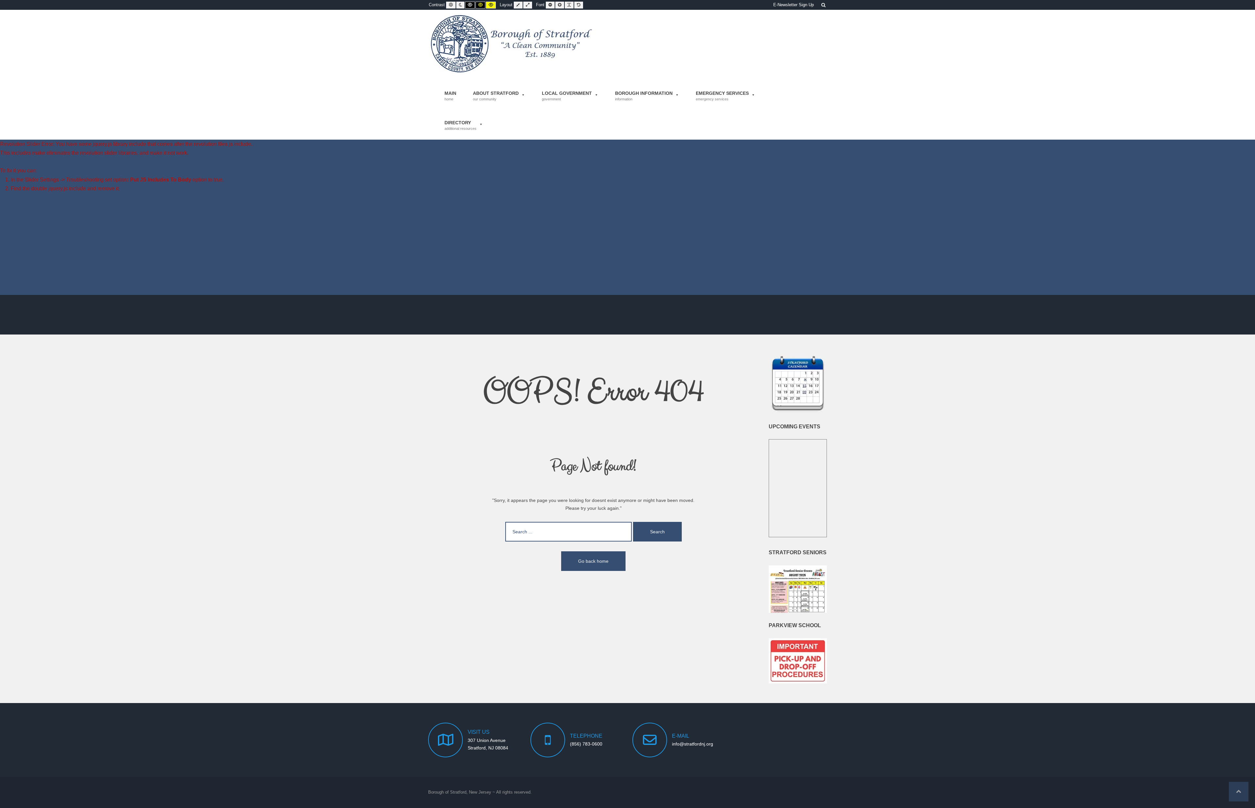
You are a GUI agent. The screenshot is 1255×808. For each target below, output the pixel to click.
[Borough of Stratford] (512, 44)
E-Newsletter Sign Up (793, 5)
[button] (1238, 791)
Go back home (593, 561)
